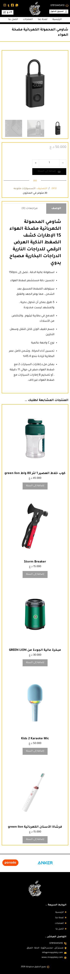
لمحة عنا (42, 19)
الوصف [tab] (56, 208)
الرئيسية (57, 19)
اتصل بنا (13, 19)
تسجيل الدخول (57, 12)
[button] (8, 57)
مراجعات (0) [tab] (30, 208)
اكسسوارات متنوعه (25, 188)
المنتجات (28, 19)
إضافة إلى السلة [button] (35, 486)
